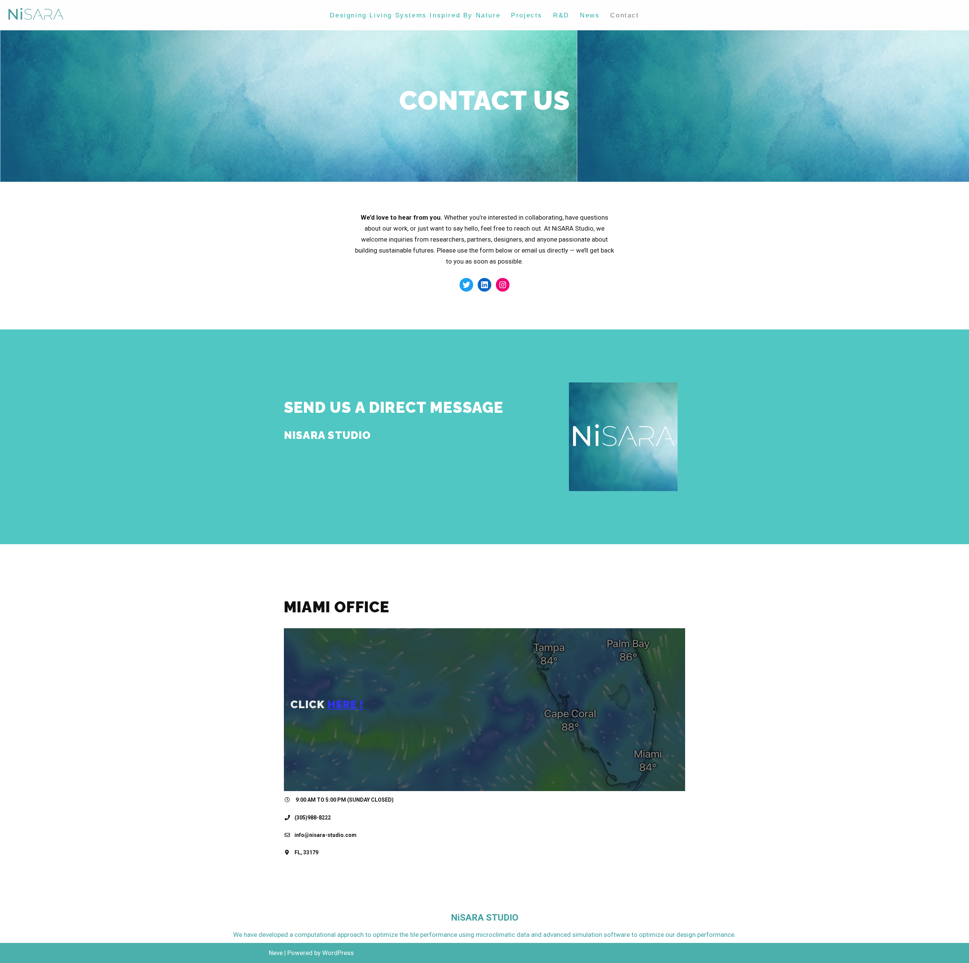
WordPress (338, 953)
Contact (624, 15)
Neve (276, 953)
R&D (561, 15)
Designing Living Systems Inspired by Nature (415, 15)
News (590, 15)
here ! (345, 704)
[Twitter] (466, 285)
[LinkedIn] (484, 285)
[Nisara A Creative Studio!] (36, 15)
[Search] (957, 15)
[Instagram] (502, 285)
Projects (526, 15)
